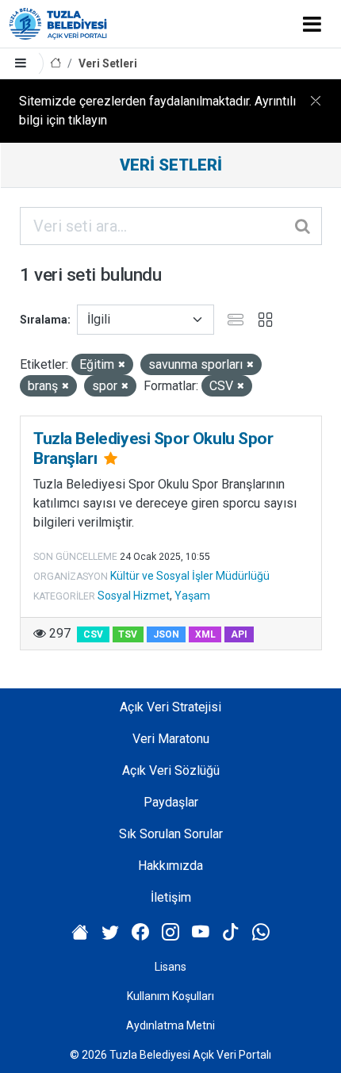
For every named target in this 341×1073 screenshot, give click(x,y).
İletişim (171, 897)
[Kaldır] (121, 365)
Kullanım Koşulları (170, 996)
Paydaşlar (171, 802)
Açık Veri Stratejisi (170, 707)
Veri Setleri (108, 63)
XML (205, 634)
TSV (127, 634)
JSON (166, 634)
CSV (93, 634)
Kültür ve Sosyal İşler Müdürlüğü (190, 575)
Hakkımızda (170, 865)
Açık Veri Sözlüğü (171, 770)
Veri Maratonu (170, 738)
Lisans (170, 966)
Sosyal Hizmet (134, 595)
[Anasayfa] (55, 64)
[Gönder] (303, 226)
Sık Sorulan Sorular (171, 833)
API (239, 634)
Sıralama (43, 319)
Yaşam (192, 595)
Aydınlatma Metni (170, 1025)
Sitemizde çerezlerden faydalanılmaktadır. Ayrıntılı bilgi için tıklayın (157, 111)
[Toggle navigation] (312, 24)
